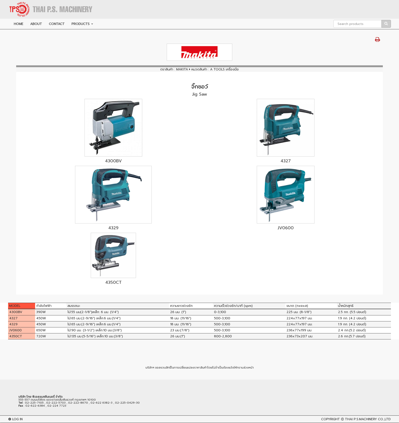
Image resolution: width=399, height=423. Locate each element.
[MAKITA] (199, 52)
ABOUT (36, 23)
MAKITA (182, 69)
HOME (18, 23)
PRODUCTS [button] (81, 23)
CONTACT (57, 23)
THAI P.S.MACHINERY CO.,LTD (368, 419)
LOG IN (17, 419)
